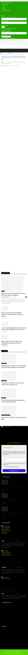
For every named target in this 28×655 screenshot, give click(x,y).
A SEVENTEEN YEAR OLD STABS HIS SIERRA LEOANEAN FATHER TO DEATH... (13, 514)
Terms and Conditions (7, 643)
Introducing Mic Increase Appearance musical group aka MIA (13, 401)
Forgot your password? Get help (8, 28)
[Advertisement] (12, 46)
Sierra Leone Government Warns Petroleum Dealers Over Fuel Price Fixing (12, 314)
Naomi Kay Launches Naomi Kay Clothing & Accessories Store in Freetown (11, 343)
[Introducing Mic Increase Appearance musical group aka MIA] (14, 393)
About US (4, 631)
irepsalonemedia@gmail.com (14, 442)
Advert (4, 8)
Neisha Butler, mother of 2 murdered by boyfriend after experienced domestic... (13, 366)
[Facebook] (1, 13)
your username (4, 21)
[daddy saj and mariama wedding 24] (14, 63)
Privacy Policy (5, 645)
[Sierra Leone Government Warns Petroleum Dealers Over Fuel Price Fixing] (14, 308)
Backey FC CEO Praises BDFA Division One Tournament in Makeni (13, 294)
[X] (2, 13)
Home (3, 629)
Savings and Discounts (6, 415)
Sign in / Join (5, 4)
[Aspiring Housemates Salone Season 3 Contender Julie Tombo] (14, 495)
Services (4, 633)
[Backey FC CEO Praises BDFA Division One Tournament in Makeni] (14, 284)
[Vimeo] (3, 13)
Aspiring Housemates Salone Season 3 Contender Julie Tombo (13, 500)
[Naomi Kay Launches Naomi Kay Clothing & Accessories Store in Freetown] (14, 337)
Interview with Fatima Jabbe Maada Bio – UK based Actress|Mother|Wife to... (13, 487)
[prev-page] (1, 423)
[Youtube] (5, 13)
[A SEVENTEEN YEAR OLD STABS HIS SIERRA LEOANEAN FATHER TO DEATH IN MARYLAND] (14, 509)
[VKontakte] (4, 13)
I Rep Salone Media (5, 297)
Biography (3, 397)
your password (4, 25)
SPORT (3, 291)
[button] (2, 50)
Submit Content (6, 10)
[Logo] (4, 53)
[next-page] (2, 423)
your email (3, 35)
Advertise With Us (6, 639)
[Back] (1, 14)
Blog (4, 7)
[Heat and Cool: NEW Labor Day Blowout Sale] (14, 411)
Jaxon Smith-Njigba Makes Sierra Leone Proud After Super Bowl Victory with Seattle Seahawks (14, 590)
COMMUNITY (4, 363)
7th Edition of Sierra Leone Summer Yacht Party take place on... (12, 383)
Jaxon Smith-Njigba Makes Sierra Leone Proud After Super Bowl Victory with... (14, 328)
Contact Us (4, 635)
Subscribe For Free (14, 470)
